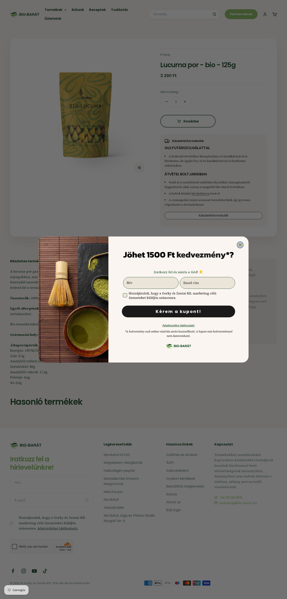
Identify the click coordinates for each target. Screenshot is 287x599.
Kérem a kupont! (178, 311)
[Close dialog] (240, 245)
